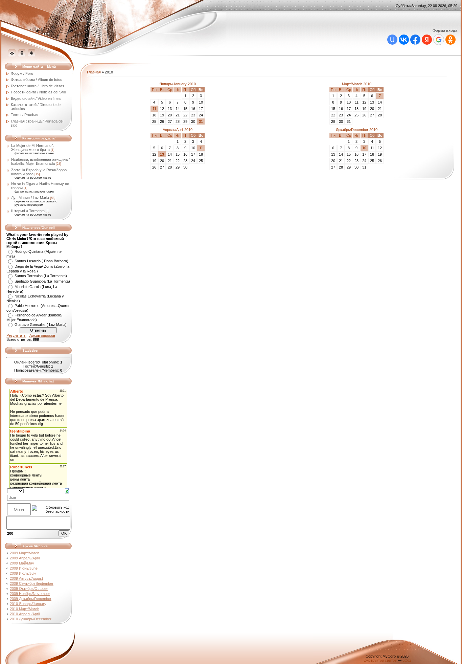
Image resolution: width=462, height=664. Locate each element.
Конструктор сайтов (380, 660)
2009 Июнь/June (24, 568)
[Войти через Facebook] (415, 40)
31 (201, 121)
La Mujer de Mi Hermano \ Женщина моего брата (32, 147)
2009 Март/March (24, 553)
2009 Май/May (22, 563)
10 (364, 148)
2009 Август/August (26, 578)
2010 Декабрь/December (30, 619)
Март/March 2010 (356, 84)
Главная (94, 72)
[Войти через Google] (438, 39)
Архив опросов (42, 335)
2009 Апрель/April (25, 558)
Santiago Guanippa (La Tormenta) (42, 281)
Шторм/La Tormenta (28, 211)
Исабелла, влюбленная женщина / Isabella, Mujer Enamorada (40, 161)
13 (162, 154)
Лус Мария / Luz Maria (30, 198)
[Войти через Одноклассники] (450, 40)
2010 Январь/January (28, 604)
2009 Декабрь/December (30, 599)
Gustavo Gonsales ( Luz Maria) (41, 325)
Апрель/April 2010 (177, 130)
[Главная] (12, 55)
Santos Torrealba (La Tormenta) (41, 276)
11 (154, 109)
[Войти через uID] (392, 40)
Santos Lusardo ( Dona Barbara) (41, 261)
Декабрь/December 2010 (356, 130)
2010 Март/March (24, 609)
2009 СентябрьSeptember (31, 583)
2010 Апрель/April (25, 614)
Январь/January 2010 (177, 84)
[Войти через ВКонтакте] (404, 40)
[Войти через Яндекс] (427, 40)
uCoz (406, 660)
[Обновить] (67, 490)
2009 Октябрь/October (29, 588)
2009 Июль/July (23, 573)
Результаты (16, 335)
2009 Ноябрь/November (30, 594)
